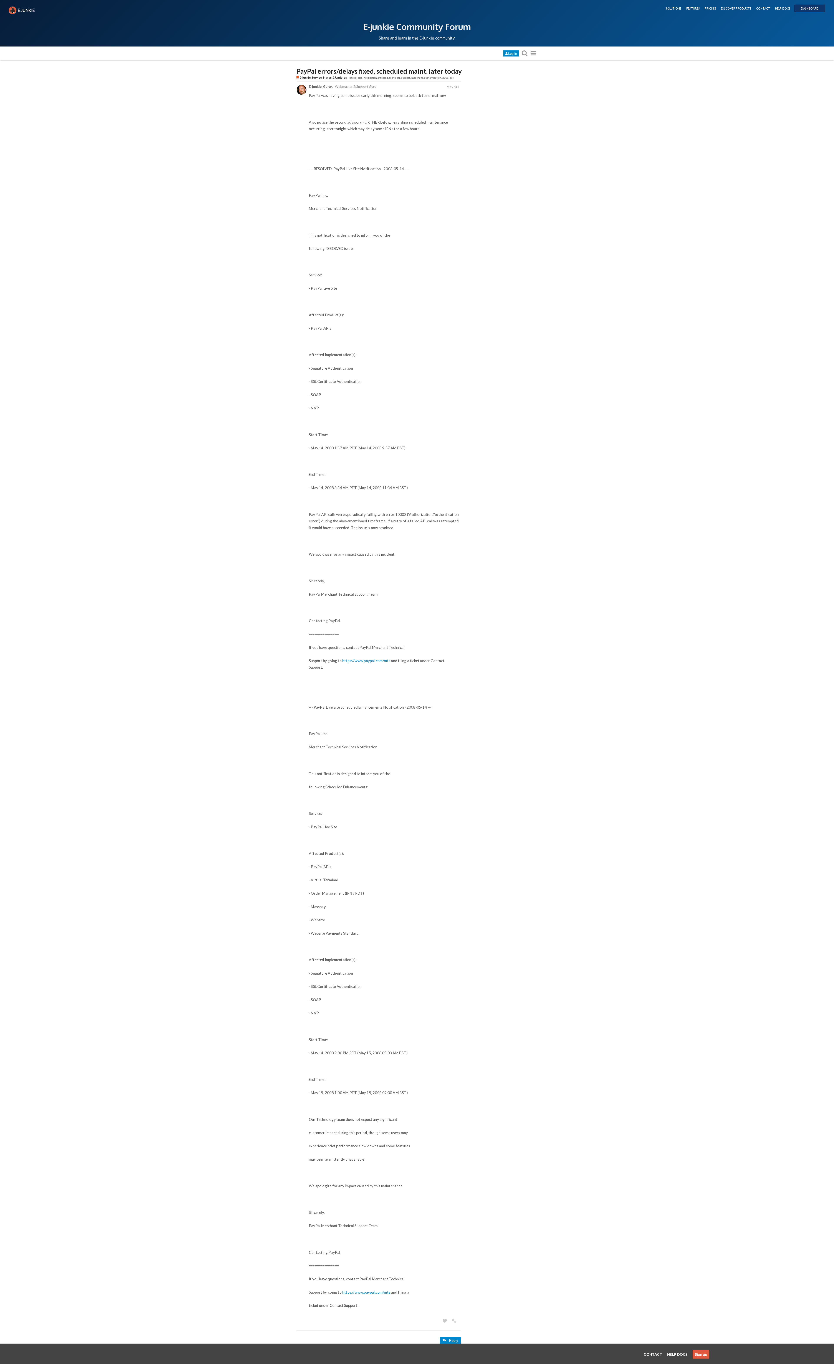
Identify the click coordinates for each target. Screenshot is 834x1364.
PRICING (710, 8)
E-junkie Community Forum (417, 26)
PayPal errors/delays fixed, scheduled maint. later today (379, 71)
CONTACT (763, 8)
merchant (417, 77)
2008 (445, 77)
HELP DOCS (782, 8)
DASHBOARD (810, 8)
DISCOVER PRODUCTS (736, 8)
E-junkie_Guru (320, 86)
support (405, 77)
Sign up (701, 1354)
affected (383, 77)
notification (370, 77)
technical (394, 77)
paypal (353, 77)
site (360, 77)
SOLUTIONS (673, 8)
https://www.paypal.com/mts (366, 660)
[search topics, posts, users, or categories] (524, 53)
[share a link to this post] (454, 1321)
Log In (512, 53)
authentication (432, 77)
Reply (453, 1340)
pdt (451, 77)
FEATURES (693, 8)
